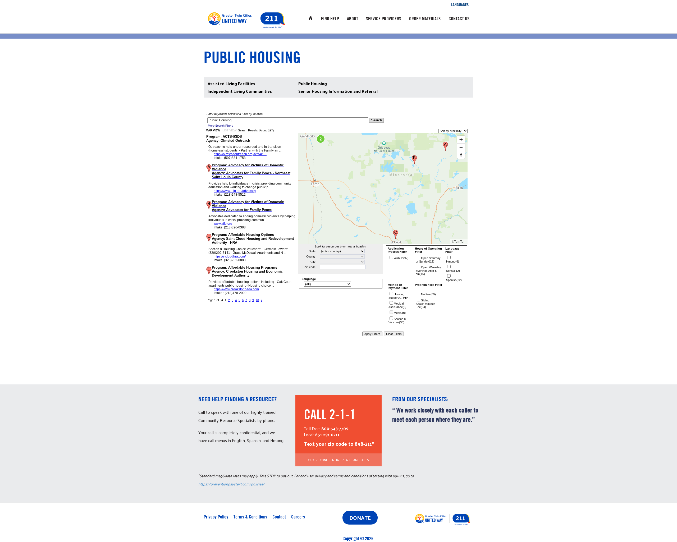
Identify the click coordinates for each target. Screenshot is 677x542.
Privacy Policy (216, 517)
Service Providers (383, 19)
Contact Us (459, 19)
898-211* (364, 443)
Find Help (330, 19)
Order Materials (425, 19)
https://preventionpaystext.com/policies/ (231, 484)
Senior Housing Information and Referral (338, 91)
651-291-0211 (327, 434)
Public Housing (312, 83)
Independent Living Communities (240, 91)
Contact (279, 517)
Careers (298, 517)
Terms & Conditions (250, 517)
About (352, 19)
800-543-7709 (334, 428)
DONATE (360, 517)
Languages (460, 4)
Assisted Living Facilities (231, 83)
